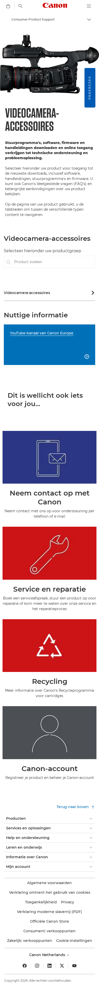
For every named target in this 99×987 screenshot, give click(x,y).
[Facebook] (25, 966)
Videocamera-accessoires (49, 292)
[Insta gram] (37, 966)
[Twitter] (62, 966)
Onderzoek (89, 88)
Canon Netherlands (47, 955)
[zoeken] (20, 6)
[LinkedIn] (49, 966)
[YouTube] (74, 966)
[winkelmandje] (8, 6)
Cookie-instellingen (74, 940)
